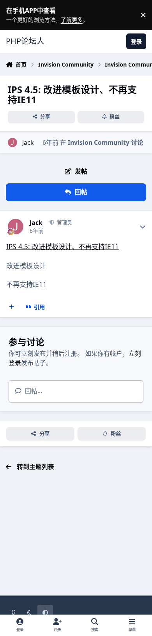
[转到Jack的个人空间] (12, 142)
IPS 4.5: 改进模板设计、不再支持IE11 (62, 246)
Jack (28, 142)
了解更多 (12, 15)
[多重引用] (12, 307)
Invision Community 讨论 (105, 142)
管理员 (64, 222)
